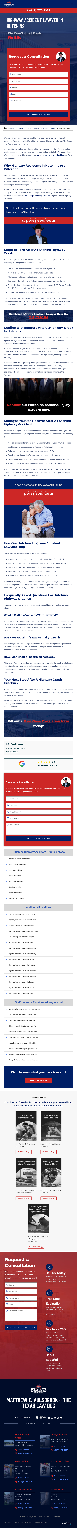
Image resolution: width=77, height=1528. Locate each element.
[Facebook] (48, 1418)
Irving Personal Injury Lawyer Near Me (22, 1020)
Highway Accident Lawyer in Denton (21, 959)
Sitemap (57, 1517)
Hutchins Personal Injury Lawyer (19, 128)
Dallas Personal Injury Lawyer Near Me (22, 1043)
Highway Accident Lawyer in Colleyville (22, 920)
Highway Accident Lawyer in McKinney (22, 954)
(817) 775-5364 (39, 10)
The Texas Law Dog (24, 1522)
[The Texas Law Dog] (13, 4)
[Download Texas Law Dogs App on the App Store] (35, 1417)
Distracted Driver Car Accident (19, 859)
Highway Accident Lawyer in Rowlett (22, 993)
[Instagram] (51, 1418)
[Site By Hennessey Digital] (67, 1524)
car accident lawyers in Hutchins (50, 155)
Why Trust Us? (12, 752)
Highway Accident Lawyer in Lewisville (22, 976)
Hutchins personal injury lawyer (38, 196)
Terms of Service (45, 1517)
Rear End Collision (15, 887)
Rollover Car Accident (16, 898)
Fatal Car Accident (15, 870)
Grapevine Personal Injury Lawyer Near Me (23, 1032)
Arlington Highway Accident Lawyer (21, 937)
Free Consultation (38, 1080)
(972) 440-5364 (25, 1453)
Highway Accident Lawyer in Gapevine (22, 948)
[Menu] (72, 4)
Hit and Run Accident (16, 881)
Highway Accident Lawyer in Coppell (21, 987)
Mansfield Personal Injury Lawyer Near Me (23, 1037)
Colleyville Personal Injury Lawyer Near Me (23, 1060)
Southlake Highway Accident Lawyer (21, 925)
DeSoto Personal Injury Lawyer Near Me (23, 1054)
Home (4, 128)
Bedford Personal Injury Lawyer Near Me (23, 1049)
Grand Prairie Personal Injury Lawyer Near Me (24, 1009)
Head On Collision (15, 876)
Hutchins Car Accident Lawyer (44, 128)
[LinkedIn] (54, 1418)
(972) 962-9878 (25, 1482)
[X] (57, 1418)
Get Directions (23, 1449)
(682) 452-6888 (25, 1508)
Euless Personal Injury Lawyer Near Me (22, 1026)
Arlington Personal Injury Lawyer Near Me (23, 1015)
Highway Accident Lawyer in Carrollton (22, 971)
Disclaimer (21, 1517)
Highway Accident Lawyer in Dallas (21, 942)
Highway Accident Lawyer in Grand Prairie (23, 931)
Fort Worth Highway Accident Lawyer (22, 914)
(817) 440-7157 (61, 1479)
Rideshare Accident (15, 893)
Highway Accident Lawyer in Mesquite (22, 965)
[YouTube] (60, 1418)
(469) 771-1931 (61, 1508)
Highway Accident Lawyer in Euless (21, 982)
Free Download (22, 1152)
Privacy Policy (32, 1517)
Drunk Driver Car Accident (18, 864)
